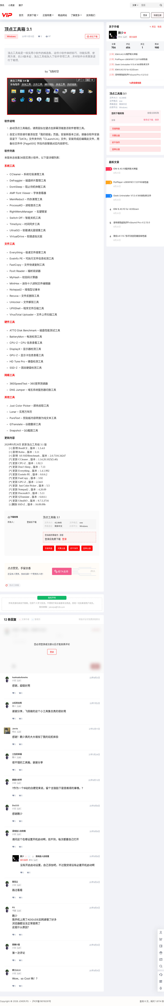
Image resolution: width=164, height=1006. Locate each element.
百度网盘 (48, 548)
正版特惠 (47, 15)
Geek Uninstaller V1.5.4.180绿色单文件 (129, 64)
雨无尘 (15, 882)
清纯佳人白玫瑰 (19, 831)
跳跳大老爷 (17, 780)
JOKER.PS (23, 1001)
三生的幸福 (17, 754)
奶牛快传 (74, 548)
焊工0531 (16, 970)
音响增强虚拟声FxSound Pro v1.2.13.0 (128, 75)
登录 (145, 15)
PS (13, 907)
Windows (11, 36)
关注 (154, 26)
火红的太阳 (17, 703)
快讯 (2, 5)
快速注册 (157, 15)
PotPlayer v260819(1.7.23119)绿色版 (128, 59)
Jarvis (15, 729)
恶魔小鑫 (16, 945)
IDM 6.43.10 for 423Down (123, 69)
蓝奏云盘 (87, 548)
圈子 (21, 5)
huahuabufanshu (20, 677)
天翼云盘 (61, 548)
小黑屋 (11, 5)
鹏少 (22, 856)
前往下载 (94, 36)
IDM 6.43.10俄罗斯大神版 (123, 54)
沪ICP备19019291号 (41, 1001)
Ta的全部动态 (135, 83)
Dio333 (15, 805)
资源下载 (31, 15)
